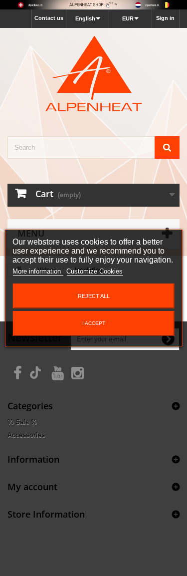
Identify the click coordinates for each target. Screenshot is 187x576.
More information (37, 271)
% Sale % (22, 422)
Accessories (26, 435)
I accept (93, 323)
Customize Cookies (94, 271)
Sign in (165, 18)
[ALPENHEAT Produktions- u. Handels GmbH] (93, 73)
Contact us (48, 18)
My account (32, 487)
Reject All (94, 296)
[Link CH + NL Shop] (93, 4)
